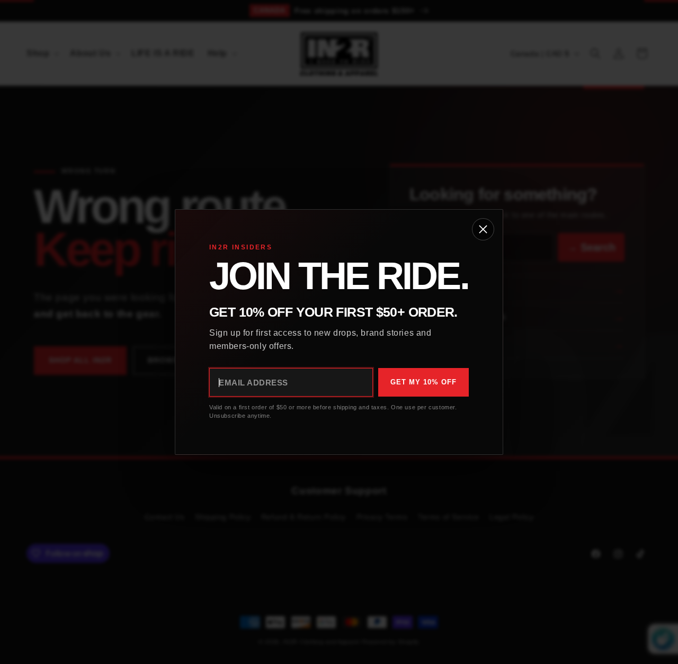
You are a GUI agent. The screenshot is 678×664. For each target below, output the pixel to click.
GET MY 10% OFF (423, 382)
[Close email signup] (483, 229)
